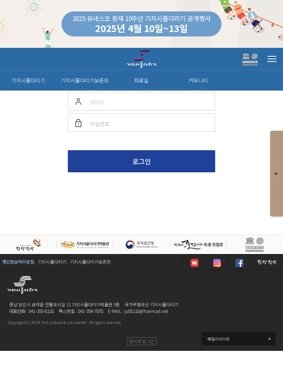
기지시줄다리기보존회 (90, 261)
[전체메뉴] (272, 59)
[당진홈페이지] (267, 262)
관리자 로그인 (141, 341)
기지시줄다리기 (52, 261)
